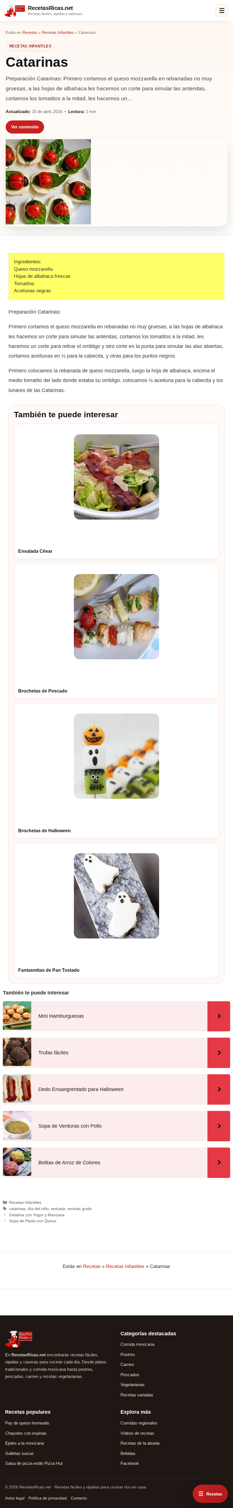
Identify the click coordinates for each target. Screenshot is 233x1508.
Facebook (129, 1463)
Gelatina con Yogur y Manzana (37, 1215)
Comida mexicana (137, 1344)
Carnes (127, 1364)
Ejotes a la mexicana (24, 1443)
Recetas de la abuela (139, 1443)
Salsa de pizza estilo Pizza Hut (34, 1463)
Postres (127, 1354)
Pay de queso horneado (27, 1423)
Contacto (79, 1498)
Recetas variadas (136, 1394)
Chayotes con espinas (26, 1433)
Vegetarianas (132, 1384)
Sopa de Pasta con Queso (32, 1221)
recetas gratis (79, 1208)
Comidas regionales (138, 1423)
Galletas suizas (19, 1453)
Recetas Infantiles (58, 32)
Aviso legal (14, 1498)
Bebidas (128, 1453)
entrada (58, 1208)
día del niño (38, 1208)
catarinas (17, 1208)
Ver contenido (25, 126)
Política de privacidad (47, 1498)
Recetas (29, 32)
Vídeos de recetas (137, 1433)
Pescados (129, 1374)
